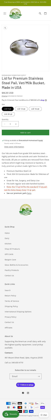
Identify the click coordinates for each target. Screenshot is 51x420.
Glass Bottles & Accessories (16, 265)
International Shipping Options (18, 312)
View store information (14, 147)
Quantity (5, 119)
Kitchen (8, 243)
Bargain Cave (10, 259)
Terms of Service (12, 301)
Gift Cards (9, 254)
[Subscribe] (38, 376)
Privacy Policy (10, 317)
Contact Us (9, 275)
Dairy (7, 238)
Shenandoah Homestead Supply (21, 415)
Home (7, 233)
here (29, 193)
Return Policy (10, 296)
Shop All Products (12, 249)
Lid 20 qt (8, 114)
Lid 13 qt (21, 109)
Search (8, 290)
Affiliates (8, 328)
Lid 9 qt (7, 109)
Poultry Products (12, 270)
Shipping (4, 96)
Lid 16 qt (35, 109)
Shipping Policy (11, 306)
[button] (4, 13)
